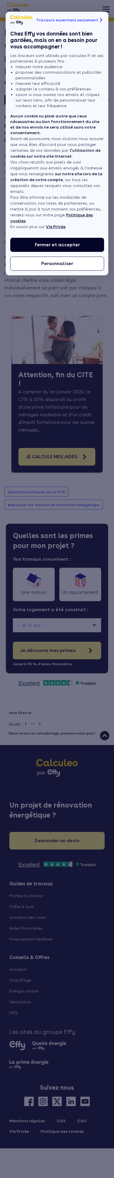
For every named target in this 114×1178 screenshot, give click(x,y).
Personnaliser (57, 263)
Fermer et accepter (57, 244)
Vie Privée (55, 226)
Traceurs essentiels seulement (67, 20)
